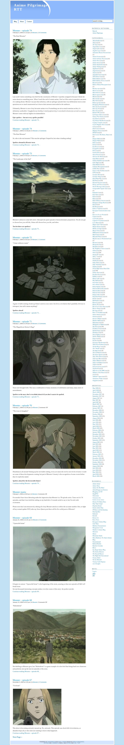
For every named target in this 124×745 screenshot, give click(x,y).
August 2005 (96, 442)
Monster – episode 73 (22, 153)
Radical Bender (97, 543)
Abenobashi (96, 40)
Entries (46, 743)
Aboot (22, 21)
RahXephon (96, 300)
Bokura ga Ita (96, 102)
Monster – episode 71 (22, 321)
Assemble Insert (97, 74)
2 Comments (42, 130)
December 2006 (97, 410)
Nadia (94, 250)
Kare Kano (96, 194)
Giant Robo (96, 158)
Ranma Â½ (96, 304)
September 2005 (97, 440)
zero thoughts (96, 563)
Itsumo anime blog (98, 507)
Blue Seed (95, 100)
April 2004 (96, 474)
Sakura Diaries (97, 314)
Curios (94, 126)
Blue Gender (96, 98)
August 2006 (96, 418)
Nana (94, 252)
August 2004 (96, 466)
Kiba (94, 198)
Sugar (94, 338)
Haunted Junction (97, 182)
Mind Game (96, 234)
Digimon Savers (97, 130)
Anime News (96, 60)
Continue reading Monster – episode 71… (26, 397)
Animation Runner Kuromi (100, 52)
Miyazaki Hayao (97, 236)
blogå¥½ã (95, 494)
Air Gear (95, 44)
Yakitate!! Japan (97, 376)
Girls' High (96, 162)
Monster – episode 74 (22, 30)
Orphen (95, 266)
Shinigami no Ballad (98, 324)
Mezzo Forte (96, 230)
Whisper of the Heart (98, 372)
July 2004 (95, 468)
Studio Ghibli (96, 336)
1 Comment (41, 239)
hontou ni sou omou (98, 499)
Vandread (95, 368)
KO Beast (95, 206)
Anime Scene (96, 62)
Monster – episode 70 (22, 405)
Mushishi (95, 246)
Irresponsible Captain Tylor (100, 188)
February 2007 (97, 406)
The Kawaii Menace (98, 554)
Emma (94, 144)
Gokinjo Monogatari (98, 166)
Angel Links (96, 48)
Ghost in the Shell (98, 156)
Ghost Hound (96, 154)
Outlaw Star (96, 272)
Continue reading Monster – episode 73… (26, 229)
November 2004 (97, 460)
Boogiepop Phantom (98, 104)
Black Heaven (96, 92)
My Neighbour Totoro (99, 248)
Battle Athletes (97, 78)
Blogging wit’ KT (97, 491)
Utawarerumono (97, 366)
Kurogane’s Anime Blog (99, 522)
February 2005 (97, 454)
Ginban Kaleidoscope (99, 160)
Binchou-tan (96, 88)
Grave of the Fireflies (99, 170)
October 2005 (96, 438)
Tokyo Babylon (97, 360)
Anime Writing (97, 66)
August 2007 (96, 398)
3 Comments (42, 323)
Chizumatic (96, 495)
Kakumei (95, 514)
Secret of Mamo (97, 318)
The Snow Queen (97, 354)
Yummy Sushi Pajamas (99, 562)
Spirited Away (96, 330)
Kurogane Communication (100, 210)
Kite (94, 204)
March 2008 (96, 392)
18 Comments (42, 32)
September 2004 (97, 464)
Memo (94, 534)
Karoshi (95, 515)
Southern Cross (97, 328)
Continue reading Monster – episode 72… (26, 313)
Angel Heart (96, 46)
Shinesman (96, 322)
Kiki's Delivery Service (99, 200)
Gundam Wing (97, 176)
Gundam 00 (96, 174)
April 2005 (96, 450)
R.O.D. (95, 298)
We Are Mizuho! (97, 559)
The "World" (96, 348)
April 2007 (96, 402)
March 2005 (96, 452)
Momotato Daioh (97, 535)
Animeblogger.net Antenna (100, 490)
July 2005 (95, 444)
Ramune (95, 302)
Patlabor (95, 276)
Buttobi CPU (96, 112)
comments (55, 743)
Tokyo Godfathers (98, 362)
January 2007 (96, 408)
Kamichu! (95, 192)
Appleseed (95, 68)
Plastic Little (96, 278)
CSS (75, 743)
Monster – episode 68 (22, 600)
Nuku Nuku (96, 262)
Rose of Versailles (97, 312)
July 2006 (95, 420)
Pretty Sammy (97, 286)
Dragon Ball (96, 138)
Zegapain (95, 380)
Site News (95, 326)
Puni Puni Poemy (97, 296)
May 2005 (95, 448)
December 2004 (97, 458)
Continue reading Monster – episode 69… (26, 591)
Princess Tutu (96, 292)
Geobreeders (96, 152)
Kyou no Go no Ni (98, 214)
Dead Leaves (96, 128)
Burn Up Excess (97, 106)
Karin (94, 196)
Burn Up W (96, 108)
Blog (15, 21)
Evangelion (96, 148)
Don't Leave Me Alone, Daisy (101, 134)
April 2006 (96, 426)
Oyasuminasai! (97, 542)
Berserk (95, 82)
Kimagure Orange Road (99, 202)
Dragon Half (96, 140)
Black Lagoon (97, 94)
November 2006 (97, 412)
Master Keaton (97, 226)
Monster (34, 32)
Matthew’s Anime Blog (99, 530)
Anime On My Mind (98, 487)
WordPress (51, 741)
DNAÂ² (95, 132)
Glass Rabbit (96, 164)
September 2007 (97, 396)
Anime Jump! (96, 483)
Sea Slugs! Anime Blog (99, 550)
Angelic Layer (97, 50)
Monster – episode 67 (22, 680)
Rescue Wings (96, 308)
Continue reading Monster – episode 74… (26, 120)
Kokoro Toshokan (98, 208)
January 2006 (96, 432)
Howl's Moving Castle (99, 186)
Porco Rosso (96, 284)
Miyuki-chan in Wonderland (100, 238)
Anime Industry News (99, 58)
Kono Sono (96, 519)
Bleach (94, 96)
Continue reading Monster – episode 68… (26, 671)
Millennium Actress (98, 232)
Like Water (96, 523)
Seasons (95, 316)
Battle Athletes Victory (99, 80)
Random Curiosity (98, 546)
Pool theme (62, 741)
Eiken (94, 142)
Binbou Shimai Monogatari (100, 84)
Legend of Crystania (98, 220)
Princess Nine (96, 290)
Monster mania (19, 492)
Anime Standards (97, 64)
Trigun (95, 364)
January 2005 (96, 456)
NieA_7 (95, 256)
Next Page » (17, 737)
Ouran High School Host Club (101, 268)
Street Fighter (96, 334)
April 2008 (96, 390)
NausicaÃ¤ (96, 254)
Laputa (95, 216)
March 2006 (96, 428)
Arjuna (95, 72)
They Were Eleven (98, 356)
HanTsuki (95, 180)
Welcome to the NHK (99, 370)
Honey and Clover (98, 184)
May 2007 (95, 400)
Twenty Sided (96, 558)
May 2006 (95, 424)
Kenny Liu (96, 518)
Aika (94, 42)
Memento (95, 531)
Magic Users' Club (98, 224)
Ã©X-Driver (96, 76)
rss (101, 40)
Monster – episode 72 (22, 237)
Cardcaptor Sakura (98, 114)
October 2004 (96, 462)
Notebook (95, 260)
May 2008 (95, 388)
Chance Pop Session (98, 116)
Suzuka (95, 340)
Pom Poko (95, 282)
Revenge (95, 310)
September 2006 (97, 416)
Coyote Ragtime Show (99, 124)
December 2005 (97, 434)
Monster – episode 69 (22, 518)
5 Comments (42, 155)
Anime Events (97, 56)
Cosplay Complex (98, 122)
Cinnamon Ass (97, 498)
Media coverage (97, 228)
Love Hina (96, 222)
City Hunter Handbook (99, 120)
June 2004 (95, 470)
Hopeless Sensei (97, 506)
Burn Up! (95, 110)
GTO (94, 172)
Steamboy (95, 332)
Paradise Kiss (96, 274)
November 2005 (97, 436)
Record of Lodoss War (99, 306)
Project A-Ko (96, 294)
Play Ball (95, 280)
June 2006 (95, 422)
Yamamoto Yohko (98, 378)
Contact (29, 21)
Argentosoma (96, 70)
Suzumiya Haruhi (97, 342)
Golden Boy (96, 168)
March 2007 (96, 404)
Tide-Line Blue (97, 358)
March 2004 (96, 476)
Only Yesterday (97, 264)
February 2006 (97, 430)
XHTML (69, 743)
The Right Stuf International (100, 555)
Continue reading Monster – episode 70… (26, 483)
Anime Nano (96, 486)
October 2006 (96, 414)
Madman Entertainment (99, 526)
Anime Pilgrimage (98, 33)
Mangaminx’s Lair (98, 527)
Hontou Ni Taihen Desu (99, 502)
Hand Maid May (97, 178)
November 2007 (97, 394)
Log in (94, 571)
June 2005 (95, 446)
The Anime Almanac (98, 551)
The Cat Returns (97, 352)
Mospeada (95, 244)
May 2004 (95, 472)
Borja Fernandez (78, 741)
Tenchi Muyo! (97, 346)
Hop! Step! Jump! (98, 503)
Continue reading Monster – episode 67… (26, 733)
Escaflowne (96, 146)
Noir (94, 258)
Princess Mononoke (98, 288)
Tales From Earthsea (98, 344)
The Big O (95, 350)
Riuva (94, 547)
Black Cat (95, 90)
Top (79, 743)
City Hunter (96, 118)
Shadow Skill (96, 320)
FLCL (94, 150)
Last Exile (95, 218)
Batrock (95, 31)
